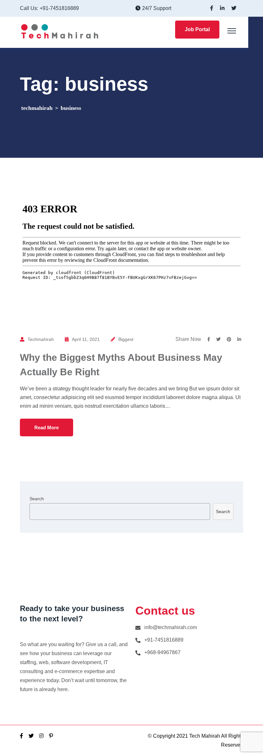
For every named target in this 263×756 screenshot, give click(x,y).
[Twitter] (31, 736)
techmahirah (41, 339)
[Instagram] (41, 736)
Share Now (188, 339)
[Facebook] (21, 736)
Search (37, 498)
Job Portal (197, 29)
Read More (46, 427)
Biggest (125, 339)
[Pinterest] (51, 736)
